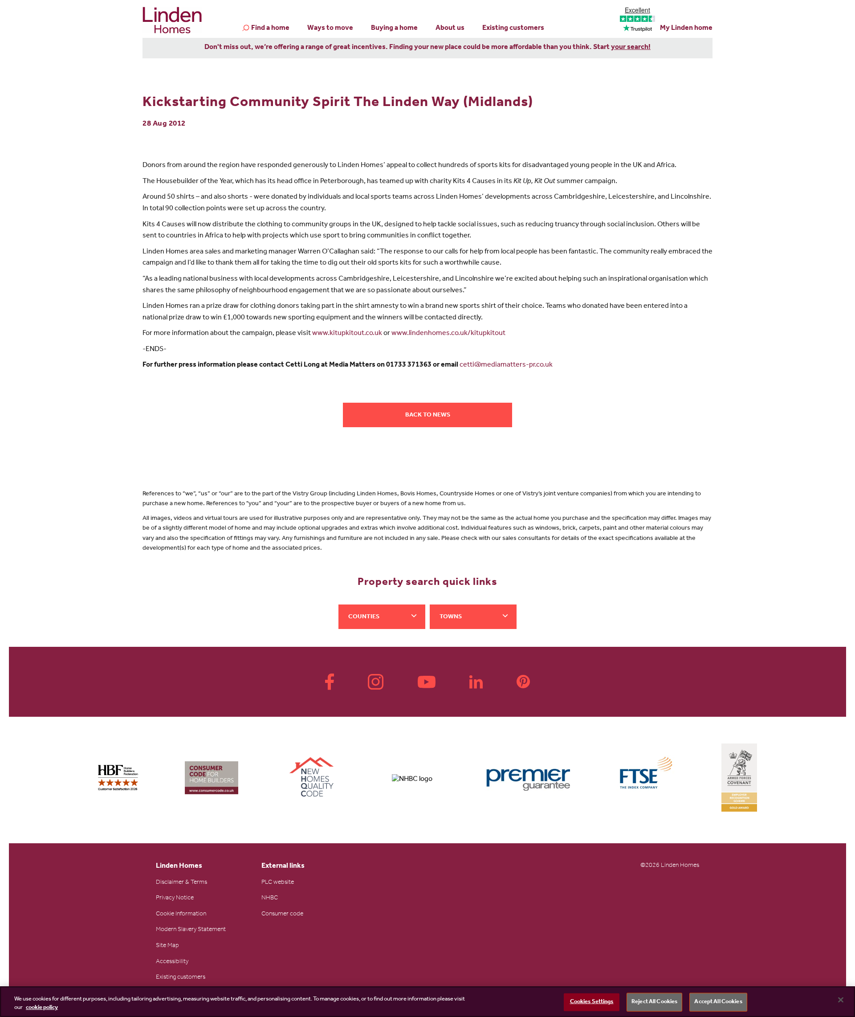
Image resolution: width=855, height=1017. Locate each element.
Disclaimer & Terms (181, 883)
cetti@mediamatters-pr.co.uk (506, 365)
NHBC (269, 898)
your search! (631, 47)
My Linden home (686, 28)
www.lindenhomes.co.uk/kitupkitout (448, 333)
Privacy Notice (175, 898)
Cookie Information (181, 914)
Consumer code (282, 914)
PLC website (277, 883)
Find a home (270, 28)
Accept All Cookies (718, 1002)
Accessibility (172, 962)
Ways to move (330, 28)
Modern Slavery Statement (191, 930)
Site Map (167, 946)
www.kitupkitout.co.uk (347, 333)
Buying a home (394, 28)
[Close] (841, 1000)
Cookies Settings (592, 1002)
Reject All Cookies (654, 1002)
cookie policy (42, 1008)
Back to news (427, 416)
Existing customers (513, 28)
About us (450, 28)
